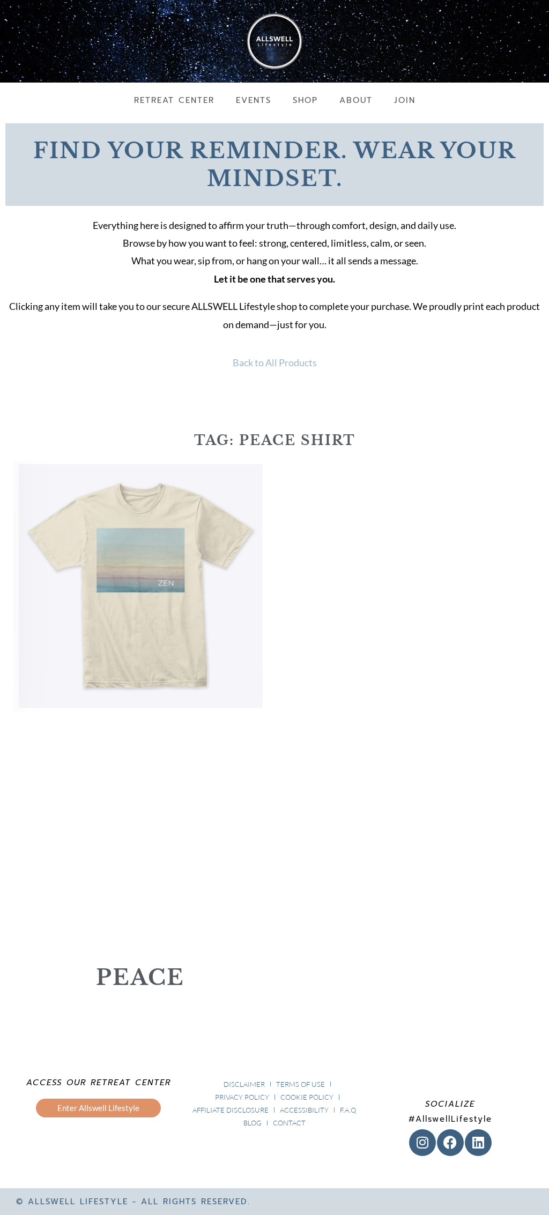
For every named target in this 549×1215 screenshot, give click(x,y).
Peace (140, 977)
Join (405, 100)
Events (253, 100)
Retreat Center (174, 100)
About (356, 100)
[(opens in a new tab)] (139, 707)
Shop (305, 100)
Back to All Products (275, 362)
